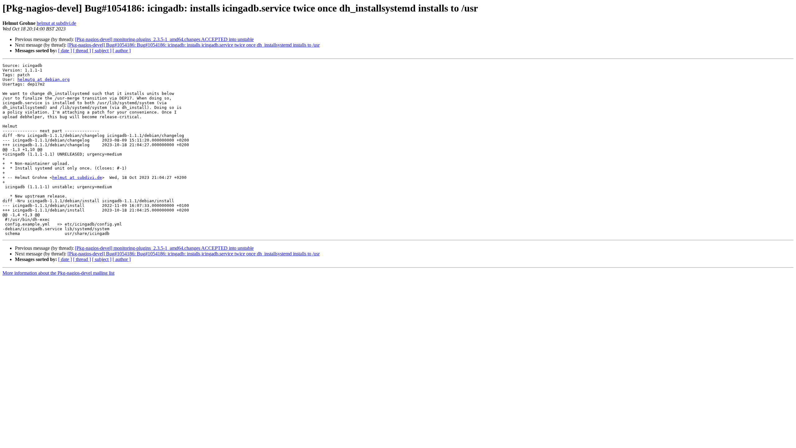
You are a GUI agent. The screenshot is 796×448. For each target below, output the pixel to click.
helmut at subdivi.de (56, 23)
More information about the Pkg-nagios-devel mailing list (58, 273)
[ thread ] (82, 50)
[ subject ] (101, 50)
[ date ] (65, 50)
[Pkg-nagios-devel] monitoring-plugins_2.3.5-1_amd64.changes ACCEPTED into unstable (164, 39)
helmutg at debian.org (43, 79)
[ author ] (122, 50)
